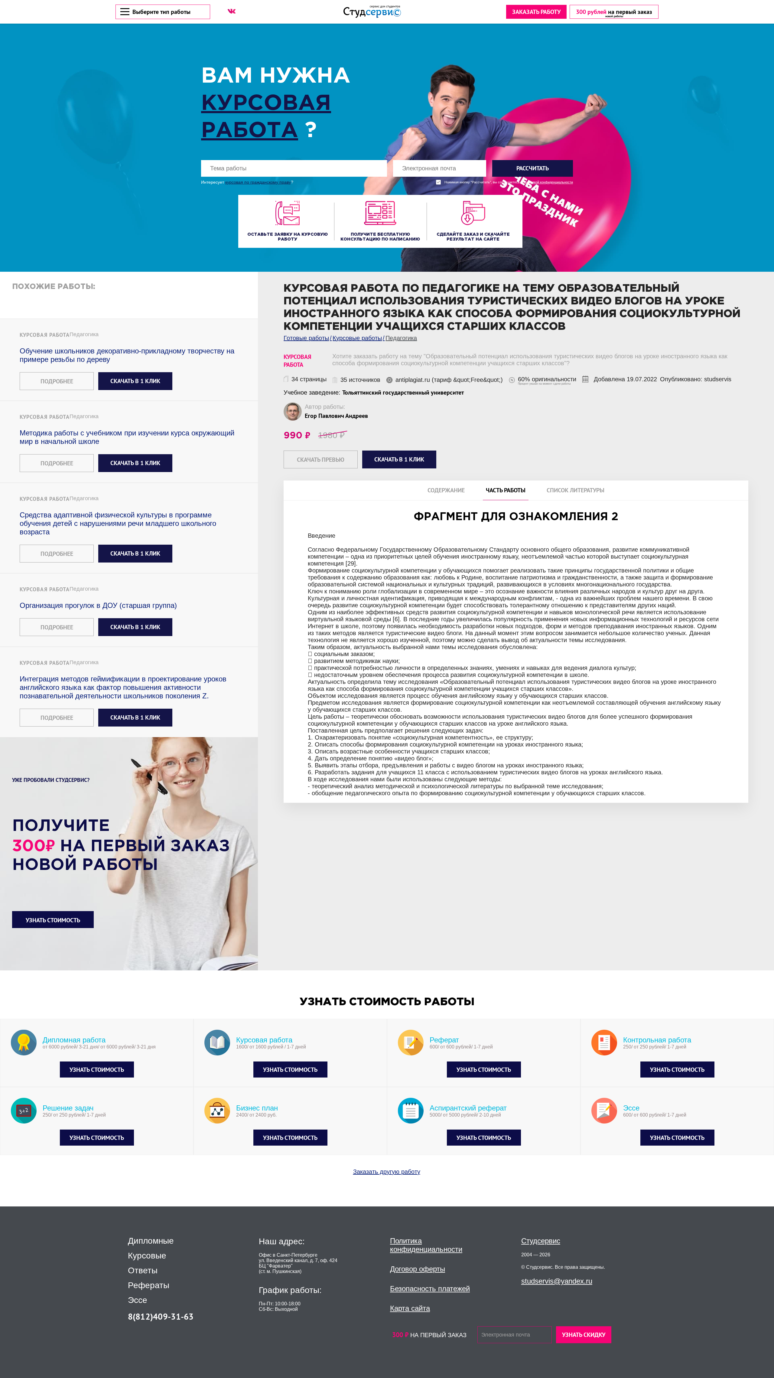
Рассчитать (532, 168)
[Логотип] (372, 12)
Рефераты (148, 1285)
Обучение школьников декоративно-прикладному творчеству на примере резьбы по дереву (127, 355)
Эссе (137, 1300)
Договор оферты (417, 1269)
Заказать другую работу (386, 1171)
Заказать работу (536, 12)
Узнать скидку (583, 1335)
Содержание (446, 490)
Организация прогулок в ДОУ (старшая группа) (98, 605)
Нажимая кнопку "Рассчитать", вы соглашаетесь (508, 182)
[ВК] (231, 11)
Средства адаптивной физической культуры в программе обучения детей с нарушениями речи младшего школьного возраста (118, 523)
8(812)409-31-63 (161, 1316)
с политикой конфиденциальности (547, 182)
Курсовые (147, 1256)
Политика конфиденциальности (426, 1245)
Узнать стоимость (53, 920)
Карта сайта (410, 1308)
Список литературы (575, 490)
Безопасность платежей (430, 1288)
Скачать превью (320, 460)
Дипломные (151, 1241)
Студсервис (540, 1241)
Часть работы (505, 490)
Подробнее (57, 381)
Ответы (143, 1270)
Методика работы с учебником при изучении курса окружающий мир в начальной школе (127, 437)
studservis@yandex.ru (556, 1281)
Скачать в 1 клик (135, 381)
